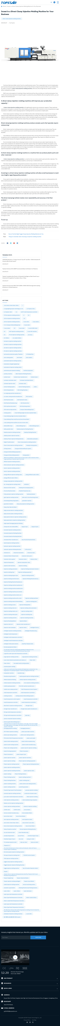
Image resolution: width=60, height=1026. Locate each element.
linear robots (7, 663)
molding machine (8, 695)
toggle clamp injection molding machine (13, 861)
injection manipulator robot (24, 562)
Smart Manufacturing (23, 832)
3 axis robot (26, 321)
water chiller (7, 891)
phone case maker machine (28, 731)
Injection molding (23, 565)
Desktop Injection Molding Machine (25, 429)
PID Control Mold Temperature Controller (13, 738)
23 (24, 318)
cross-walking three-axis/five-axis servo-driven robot (16, 422)
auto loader (19, 357)
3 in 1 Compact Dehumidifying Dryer (12, 325)
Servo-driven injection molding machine (13, 826)
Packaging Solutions (25, 728)
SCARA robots (17, 809)
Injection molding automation (10, 569)
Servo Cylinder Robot (27, 813)
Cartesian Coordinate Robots (26, 380)
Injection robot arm (8, 624)
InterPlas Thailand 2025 (27, 643)
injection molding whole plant (10, 614)
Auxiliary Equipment (28, 370)
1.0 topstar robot (8, 312)
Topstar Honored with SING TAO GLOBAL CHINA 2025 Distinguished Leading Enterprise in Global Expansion (21, 286)
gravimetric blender (8, 504)
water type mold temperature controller (13, 894)
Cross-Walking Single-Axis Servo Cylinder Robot (15, 416)
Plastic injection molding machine (11, 764)
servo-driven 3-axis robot (28, 822)
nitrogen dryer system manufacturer (29, 709)
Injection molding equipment (24, 572)
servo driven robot (8, 816)
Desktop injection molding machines (12, 432)
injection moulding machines (26, 617)
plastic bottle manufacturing (28, 741)
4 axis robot (21, 328)
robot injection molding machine (11, 800)
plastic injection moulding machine (12, 767)
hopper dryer (25, 526)
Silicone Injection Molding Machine (28, 829)
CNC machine (29, 396)
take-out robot (23, 842)
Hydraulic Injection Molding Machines (12, 549)
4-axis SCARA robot (32, 328)
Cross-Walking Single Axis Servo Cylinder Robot (25, 412)
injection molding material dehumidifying (13, 601)
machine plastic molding (9, 666)
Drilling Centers (7, 448)
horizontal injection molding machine (12, 530)
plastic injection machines (25, 757)
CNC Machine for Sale (22, 399)
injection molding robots (26, 611)
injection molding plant (31, 601)
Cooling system (7, 412)
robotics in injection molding (30, 806)
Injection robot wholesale (10, 627)
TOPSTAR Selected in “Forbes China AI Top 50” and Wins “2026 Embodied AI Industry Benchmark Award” (21, 260)
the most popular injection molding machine (14, 852)
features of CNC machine (9, 487)
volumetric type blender (9, 887)
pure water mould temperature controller (13, 796)
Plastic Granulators (8, 754)
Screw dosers (27, 809)
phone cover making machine (27, 735)
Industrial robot (31, 552)
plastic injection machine (9, 757)
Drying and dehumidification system (23, 448)
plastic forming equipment (10, 751)
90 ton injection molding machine (16, 334)
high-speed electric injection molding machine (14, 520)
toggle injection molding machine (11, 868)
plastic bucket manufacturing (28, 744)
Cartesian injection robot (9, 383)
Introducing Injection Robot (10, 647)
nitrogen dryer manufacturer (10, 709)
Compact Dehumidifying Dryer (27, 409)
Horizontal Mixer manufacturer (11, 539)
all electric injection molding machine (12, 341)
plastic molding (7, 774)
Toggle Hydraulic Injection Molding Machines (14, 865)
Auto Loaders (29, 357)
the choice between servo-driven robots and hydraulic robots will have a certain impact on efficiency (20, 849)
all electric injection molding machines (12, 344)
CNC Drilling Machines (22, 390)
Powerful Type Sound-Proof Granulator (12, 790)
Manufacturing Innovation (10, 676)
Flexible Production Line (24, 491)
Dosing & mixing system (31, 445)
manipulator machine (9, 673)
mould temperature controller (30, 699)
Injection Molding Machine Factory (30, 578)
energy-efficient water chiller (32, 474)
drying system (26, 455)
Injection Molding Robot (24, 604)
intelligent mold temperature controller (13, 637)
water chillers (17, 891)
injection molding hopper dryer (11, 575)
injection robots (22, 627)
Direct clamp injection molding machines (13, 445)
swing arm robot (30, 839)
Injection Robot (23, 621)
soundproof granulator (9, 835)
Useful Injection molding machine (11, 884)
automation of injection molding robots (12, 367)
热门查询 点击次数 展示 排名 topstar (12, 917)
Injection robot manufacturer (23, 624)
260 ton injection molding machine (12, 321)
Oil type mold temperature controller (12, 712)
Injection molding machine (28, 575)
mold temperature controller (10, 692)
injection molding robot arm (10, 608)
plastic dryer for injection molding (28, 748)
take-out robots (34, 842)
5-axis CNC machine (32, 331)
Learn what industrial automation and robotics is (15, 660)
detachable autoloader (32, 438)
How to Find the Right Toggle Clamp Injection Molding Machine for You (26, 234)
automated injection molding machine (12, 360)
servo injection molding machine (11, 819)
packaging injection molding (10, 728)
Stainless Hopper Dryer (33, 835)
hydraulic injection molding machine (12, 546)
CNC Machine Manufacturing (10, 403)
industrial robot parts (27, 556)
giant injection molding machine (11, 497)
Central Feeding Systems (24, 386)
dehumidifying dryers (34, 425)
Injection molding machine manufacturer (13, 585)
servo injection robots (27, 819)
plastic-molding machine (9, 787)
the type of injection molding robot (12, 855)
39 (14, 328)
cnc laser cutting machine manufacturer (13, 396)
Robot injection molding (32, 796)
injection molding (6, 207)
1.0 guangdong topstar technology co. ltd (13, 308)
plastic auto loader (31, 738)
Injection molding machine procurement (13, 591)
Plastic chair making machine (10, 748)
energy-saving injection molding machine (13, 481)
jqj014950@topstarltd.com (10, 1011)
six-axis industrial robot (9, 832)
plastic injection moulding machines (12, 770)
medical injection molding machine (27, 679)
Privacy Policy (27, 1020)
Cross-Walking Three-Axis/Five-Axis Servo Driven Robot (16, 419)
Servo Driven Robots (20, 816)
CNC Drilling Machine (9, 390)
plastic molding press (24, 780)
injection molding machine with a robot (12, 598)
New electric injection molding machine (13, 705)
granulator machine (26, 500)
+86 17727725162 (8, 1004)
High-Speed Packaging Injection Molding (13, 523)
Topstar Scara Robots (29, 881)
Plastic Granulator (24, 751)
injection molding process (10, 604)
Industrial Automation (19, 552)
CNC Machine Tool (25, 403)
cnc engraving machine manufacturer (12, 393)
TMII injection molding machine (11, 858)
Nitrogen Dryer (29, 705)
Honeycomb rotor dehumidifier (11, 526)
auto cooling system (8, 357)
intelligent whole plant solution (11, 643)
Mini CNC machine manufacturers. (26, 686)
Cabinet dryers (34, 377)
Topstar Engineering (8, 878)
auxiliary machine (8, 373)
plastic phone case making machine (28, 783)
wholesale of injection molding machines (13, 913)
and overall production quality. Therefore (13, 354)
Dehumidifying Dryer (21, 425)
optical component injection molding (12, 718)
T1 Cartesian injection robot (10, 842)
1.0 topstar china (31, 308)
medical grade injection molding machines (29, 676)
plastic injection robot (29, 770)
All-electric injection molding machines (13, 351)
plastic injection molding (9, 761)
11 (16, 312)
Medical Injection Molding (10, 679)
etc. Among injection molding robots (12, 484)
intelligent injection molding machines (12, 630)
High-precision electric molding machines (13, 510)
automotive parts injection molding (12, 370)
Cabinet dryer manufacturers (20, 377)
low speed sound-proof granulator (21, 663)
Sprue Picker (21, 835)
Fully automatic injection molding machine (13, 494)
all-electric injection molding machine (12, 347)
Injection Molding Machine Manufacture (13, 582)
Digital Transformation (9, 442)
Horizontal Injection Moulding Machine (12, 536)
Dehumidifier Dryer (8, 425)
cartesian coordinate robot (10, 380)
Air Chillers (6, 338)
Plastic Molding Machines (10, 780)
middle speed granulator (9, 686)
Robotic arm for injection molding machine (13, 803)
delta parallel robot (8, 429)
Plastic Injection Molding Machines (31, 764)
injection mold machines (9, 565)
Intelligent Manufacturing (31, 630)
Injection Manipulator (9, 562)
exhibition (26, 484)
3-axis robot (27, 325)
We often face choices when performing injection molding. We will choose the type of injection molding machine (21, 910)
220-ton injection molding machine (12, 318)
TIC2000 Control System (29, 855)
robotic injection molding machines (12, 806)
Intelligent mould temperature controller (13, 640)
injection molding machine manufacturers (13, 588)
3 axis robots (36, 321)
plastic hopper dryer (21, 754)
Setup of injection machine (10, 829)
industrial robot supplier (9, 559)
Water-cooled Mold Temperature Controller (14, 900)
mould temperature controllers (29, 702)
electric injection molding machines (12, 471)
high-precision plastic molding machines (13, 513)
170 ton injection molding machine (12, 315)
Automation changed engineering (11, 364)
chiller (35, 386)
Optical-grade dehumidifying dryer (12, 722)
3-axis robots (7, 328)
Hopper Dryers (35, 526)
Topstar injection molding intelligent (12, 881)
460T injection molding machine (16, 331)
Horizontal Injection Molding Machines (12, 533)
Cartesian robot (22, 383)
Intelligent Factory (34, 627)
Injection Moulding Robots (10, 621)
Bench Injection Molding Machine (23, 373)
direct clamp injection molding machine (12, 18)
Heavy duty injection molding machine (25, 504)
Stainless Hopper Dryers (9, 839)
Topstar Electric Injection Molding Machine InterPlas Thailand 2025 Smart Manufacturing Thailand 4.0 (21, 875)
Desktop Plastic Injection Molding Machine (13, 438)
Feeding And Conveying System (26, 487)
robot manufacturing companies (29, 800)
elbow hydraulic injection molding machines (14, 465)
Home (4, 6)
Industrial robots (23, 559)
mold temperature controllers (28, 692)
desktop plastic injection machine (11, 435)
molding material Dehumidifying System (25, 695)
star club (21, 839)
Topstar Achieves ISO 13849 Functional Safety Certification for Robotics (20, 268)
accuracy (30, 334)
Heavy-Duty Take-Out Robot (10, 507)
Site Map (34, 1020)
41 (4, 331)
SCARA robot (7, 809)
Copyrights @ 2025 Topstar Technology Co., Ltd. (30, 1017)
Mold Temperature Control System (29, 689)
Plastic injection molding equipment (27, 761)
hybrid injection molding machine (11, 543)
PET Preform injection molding (11, 731)
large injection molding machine (11, 656)
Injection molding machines (31, 598)
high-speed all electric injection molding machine (15, 517)
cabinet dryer (7, 377)
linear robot (32, 660)
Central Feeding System (9, 386)
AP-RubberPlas (29, 354)
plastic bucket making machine (11, 744)
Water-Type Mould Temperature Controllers (14, 907)
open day (27, 715)
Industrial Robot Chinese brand (11, 556)
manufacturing (21, 673)
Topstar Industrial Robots (22, 878)
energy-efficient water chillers (11, 478)
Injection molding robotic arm (10, 611)
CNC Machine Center (8, 399)
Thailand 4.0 (7, 845)
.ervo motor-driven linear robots (11, 305)
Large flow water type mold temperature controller (15, 653)
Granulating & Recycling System (11, 500)
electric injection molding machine (12, 468)
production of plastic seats (31, 793)
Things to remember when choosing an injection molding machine (25, 236)
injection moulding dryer (26, 614)
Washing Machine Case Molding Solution (28, 887)
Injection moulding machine (10, 617)
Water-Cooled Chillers (31, 897)
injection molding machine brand (11, 578)
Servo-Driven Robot (30, 826)
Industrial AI (7, 552)
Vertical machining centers (29, 884)
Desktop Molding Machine (30, 432)
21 (28, 315)
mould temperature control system (12, 699)
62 (4, 334)
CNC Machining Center (25, 406)
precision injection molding (31, 790)
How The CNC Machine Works (28, 539)
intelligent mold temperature (10, 634)
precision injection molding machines (12, 793)
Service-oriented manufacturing (11, 813)
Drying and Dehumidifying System (11, 455)
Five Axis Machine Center (9, 491)
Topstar (5, 871)
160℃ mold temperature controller (29, 312)
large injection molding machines (29, 656)
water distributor (28, 891)
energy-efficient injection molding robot (13, 474)
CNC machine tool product (10, 406)
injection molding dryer (9, 572)
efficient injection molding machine (12, 461)
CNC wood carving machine (10, 409)
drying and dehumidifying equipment (12, 452)
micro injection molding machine (31, 682)
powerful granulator (23, 787)
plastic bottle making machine (11, 741)
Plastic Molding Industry (20, 774)
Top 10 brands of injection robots (30, 868)
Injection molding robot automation (28, 608)
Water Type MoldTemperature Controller (13, 897)
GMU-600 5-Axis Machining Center (30, 497)
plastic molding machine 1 (25, 777)
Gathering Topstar (31, 494)
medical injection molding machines (12, 682)
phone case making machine (10, 735)
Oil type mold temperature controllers (12, 715)
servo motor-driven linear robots (11, 822)
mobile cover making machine (10, 689)
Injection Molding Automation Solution (30, 569)
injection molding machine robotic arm (12, 595)
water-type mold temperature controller (13, 904)
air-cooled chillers (17, 338)
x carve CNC (29, 913)
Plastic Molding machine (9, 777)
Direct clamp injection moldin (10, 114)
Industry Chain (33, 559)
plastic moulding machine (10, 783)
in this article (28, 549)
